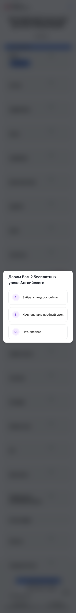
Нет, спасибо (28, 332)
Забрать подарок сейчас (36, 297)
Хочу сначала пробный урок (39, 314)
